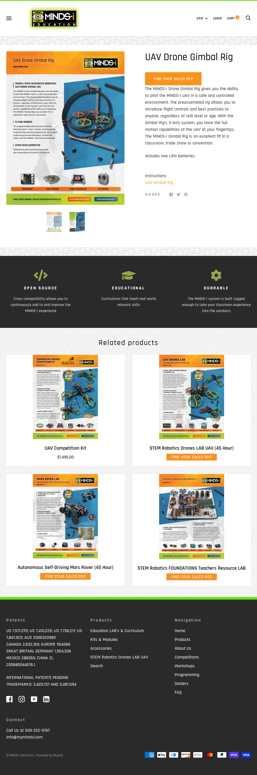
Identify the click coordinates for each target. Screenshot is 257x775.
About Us (183, 648)
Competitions (187, 657)
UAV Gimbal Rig (159, 182)
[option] (65, 128)
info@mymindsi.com (24, 737)
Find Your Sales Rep (173, 79)
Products (182, 639)
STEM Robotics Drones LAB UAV (119, 657)
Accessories (101, 648)
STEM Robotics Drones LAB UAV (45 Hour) (192, 448)
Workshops (185, 666)
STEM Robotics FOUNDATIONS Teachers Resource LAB (192, 568)
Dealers (181, 683)
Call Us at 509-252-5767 (28, 730)
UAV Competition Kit (65, 448)
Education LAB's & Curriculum (117, 631)
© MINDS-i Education (20, 755)
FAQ (178, 692)
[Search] (248, 18)
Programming (187, 675)
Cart (232, 18)
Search (96, 666)
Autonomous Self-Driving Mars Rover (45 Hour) (65, 567)
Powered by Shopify (50, 755)
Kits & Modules (104, 639)
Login (217, 18)
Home (180, 631)
